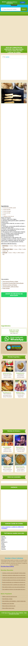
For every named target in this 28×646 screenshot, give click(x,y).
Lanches (7, 56)
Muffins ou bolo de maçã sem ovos (9, 596)
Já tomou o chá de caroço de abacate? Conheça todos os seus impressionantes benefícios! (14, 573)
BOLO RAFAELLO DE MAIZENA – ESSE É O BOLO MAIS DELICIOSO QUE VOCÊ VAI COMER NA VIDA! (14, 601)
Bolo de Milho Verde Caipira (8, 608)
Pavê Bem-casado (7, 466)
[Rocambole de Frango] (7, 385)
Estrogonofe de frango (20, 373)
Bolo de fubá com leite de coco (8, 605)
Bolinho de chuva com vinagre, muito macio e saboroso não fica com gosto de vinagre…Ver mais (20, 392)
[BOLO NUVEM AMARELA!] (7, 440)
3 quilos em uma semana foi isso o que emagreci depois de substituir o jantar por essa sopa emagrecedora (14, 577)
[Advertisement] (14, 30)
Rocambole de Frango (7, 392)
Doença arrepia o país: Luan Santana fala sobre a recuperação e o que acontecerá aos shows (20, 447)
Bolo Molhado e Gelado (7, 598)
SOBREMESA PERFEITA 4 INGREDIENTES (11, 2)
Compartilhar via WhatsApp (14, 339)
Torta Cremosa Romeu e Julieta (10, 281)
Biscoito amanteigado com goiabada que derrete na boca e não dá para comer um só (14, 582)
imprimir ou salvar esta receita (14, 347)
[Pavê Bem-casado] (7, 459)
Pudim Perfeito (6, 288)
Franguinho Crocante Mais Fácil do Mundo (12, 283)
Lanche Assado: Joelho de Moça (10, 286)
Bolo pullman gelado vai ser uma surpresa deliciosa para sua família (14, 587)
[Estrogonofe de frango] (20, 366)
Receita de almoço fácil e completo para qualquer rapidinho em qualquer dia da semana (14, 584)
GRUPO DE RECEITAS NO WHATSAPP (14, 294)
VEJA (22, 2)
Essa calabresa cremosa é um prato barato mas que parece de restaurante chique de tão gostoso (14, 589)
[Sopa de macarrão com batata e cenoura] (20, 459)
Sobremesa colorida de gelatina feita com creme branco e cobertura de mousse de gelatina (14, 575)
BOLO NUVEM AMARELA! (7, 447)
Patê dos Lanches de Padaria (9, 284)
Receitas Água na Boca (7, 566)
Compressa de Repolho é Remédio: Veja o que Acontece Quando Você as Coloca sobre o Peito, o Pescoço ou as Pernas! (7, 373)
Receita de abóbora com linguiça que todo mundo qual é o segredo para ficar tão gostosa (14, 580)
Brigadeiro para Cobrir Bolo (8, 603)
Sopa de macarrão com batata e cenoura (20, 466)
